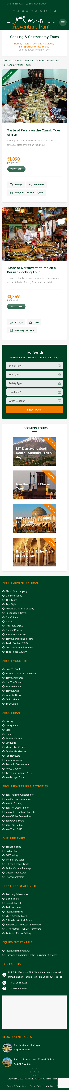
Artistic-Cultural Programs (20, 647)
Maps (9, 729)
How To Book (13, 669)
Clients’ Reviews (14, 630)
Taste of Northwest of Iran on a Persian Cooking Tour (31, 270)
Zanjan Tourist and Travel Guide (34, 1059)
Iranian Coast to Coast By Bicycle (23, 924)
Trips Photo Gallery (16, 651)
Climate (10, 734)
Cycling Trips (12, 851)
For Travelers (13, 755)
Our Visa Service (14, 682)
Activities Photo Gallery (18, 933)
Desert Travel (13, 902)
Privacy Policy (36, 1086)
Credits (49, 1086)
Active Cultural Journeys (18, 868)
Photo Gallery (13, 768)
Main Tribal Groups (16, 747)
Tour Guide (12, 703)
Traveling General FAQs (19, 772)
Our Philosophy (14, 595)
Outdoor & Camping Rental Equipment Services (31, 954)
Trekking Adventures (17, 894)
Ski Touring (12, 855)
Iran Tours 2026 (14, 824)
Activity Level (13, 699)
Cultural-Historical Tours (19, 920)
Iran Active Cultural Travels (20, 812)
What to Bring (13, 695)
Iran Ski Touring (14, 803)
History (9, 721)
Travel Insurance (15, 677)
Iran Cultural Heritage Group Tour (33, 520)
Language (11, 742)
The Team (11, 599)
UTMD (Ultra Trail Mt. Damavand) (24, 928)
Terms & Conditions (16, 1086)
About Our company (16, 591)
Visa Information (14, 760)
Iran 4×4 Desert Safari (17, 807)
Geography (12, 725)
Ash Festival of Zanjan (27, 1045)
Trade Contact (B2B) (17, 643)
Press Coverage (14, 625)
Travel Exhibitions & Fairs (19, 638)
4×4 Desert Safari (15, 859)
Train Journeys (13, 907)
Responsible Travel (16, 612)
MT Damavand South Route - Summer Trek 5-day (34, 452)
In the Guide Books (16, 634)
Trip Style (11, 604)
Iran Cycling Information (18, 799)
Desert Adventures (16, 872)
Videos (9, 621)
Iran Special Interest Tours (33, 46)
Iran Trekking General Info (20, 794)
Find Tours (34, 409)
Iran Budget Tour (15, 777)
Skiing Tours (12, 898)
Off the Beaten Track (17, 863)
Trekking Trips (13, 846)
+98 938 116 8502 (17, 988)
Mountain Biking (14, 911)
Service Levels (13, 686)
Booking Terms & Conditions (21, 673)
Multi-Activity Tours (16, 915)
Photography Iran (15, 876)
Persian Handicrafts (16, 751)
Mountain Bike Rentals (18, 950)
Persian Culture (14, 738)
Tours (26, 43)
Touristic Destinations (17, 764)
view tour (16, 169)
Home (17, 43)
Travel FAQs (12, 690)
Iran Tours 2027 (14, 829)
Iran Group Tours (15, 820)
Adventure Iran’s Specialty (20, 608)
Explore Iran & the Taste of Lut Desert (35, 553)
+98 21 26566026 (17, 982)
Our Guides (12, 617)
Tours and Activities (42, 43)
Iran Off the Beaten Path (19, 816)
